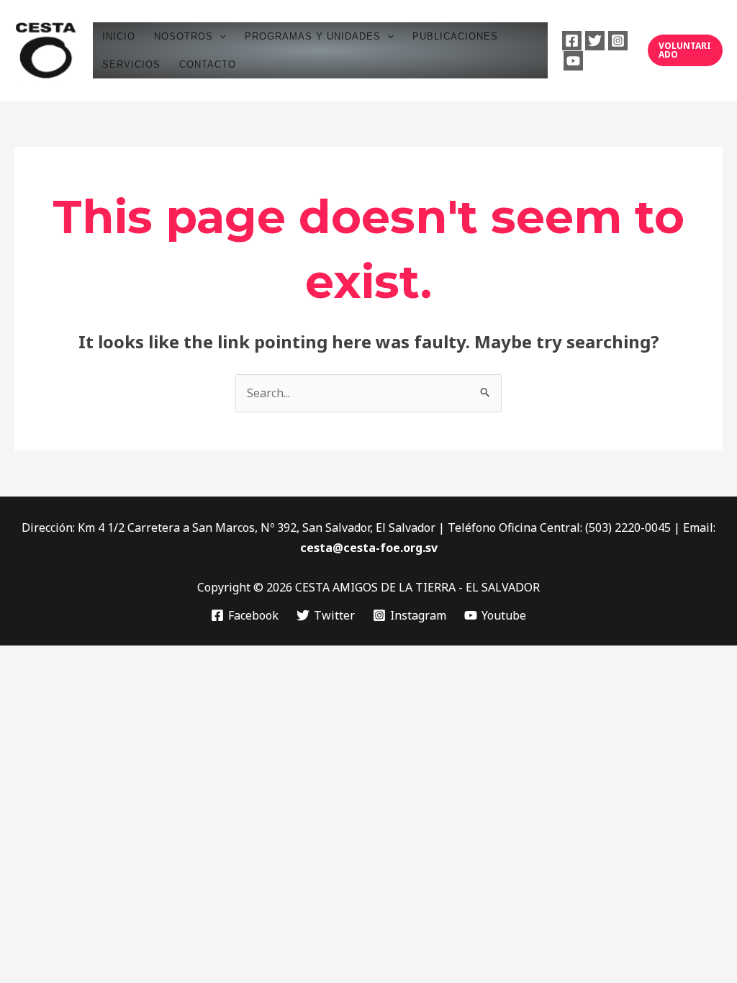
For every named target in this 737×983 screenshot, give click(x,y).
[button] (219, 36)
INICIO (118, 36)
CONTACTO (207, 64)
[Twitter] (595, 40)
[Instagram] (618, 40)
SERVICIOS (131, 64)
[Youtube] (573, 61)
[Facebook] (572, 40)
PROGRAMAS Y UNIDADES (313, 36)
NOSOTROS (183, 36)
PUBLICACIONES (455, 36)
